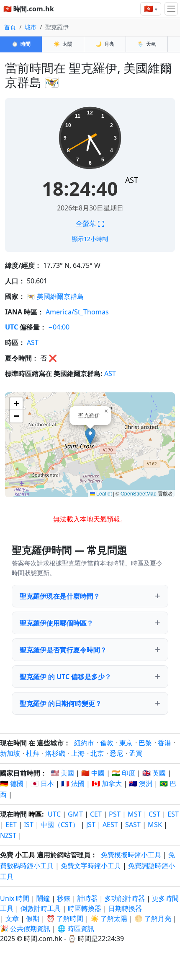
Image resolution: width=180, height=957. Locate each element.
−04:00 (58, 327)
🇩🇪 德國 (11, 783)
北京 (97, 753)
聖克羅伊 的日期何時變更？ (61, 703)
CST (154, 814)
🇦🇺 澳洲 (140, 783)
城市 (30, 27)
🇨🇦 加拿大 (107, 783)
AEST (110, 824)
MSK (155, 824)
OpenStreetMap (139, 493)
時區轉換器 (85, 908)
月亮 (104, 43)
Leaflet (103, 493)
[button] (90, 436)
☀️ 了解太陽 (108, 918)
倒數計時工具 (41, 908)
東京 (126, 742)
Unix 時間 (14, 898)
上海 (78, 753)
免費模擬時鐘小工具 (131, 854)
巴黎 (145, 742)
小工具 (25, 854)
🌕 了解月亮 (152, 918)
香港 (164, 742)
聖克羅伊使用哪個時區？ (56, 623)
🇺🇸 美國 (62, 773)
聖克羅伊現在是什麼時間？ (60, 596)
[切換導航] (171, 9)
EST (173, 814)
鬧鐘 (43, 898)
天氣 (146, 43)
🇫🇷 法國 (73, 783)
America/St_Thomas (77, 311)
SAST (133, 824)
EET (11, 824)
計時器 (87, 898)
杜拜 (32, 753)
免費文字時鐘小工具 (91, 865)
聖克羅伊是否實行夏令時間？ (63, 649)
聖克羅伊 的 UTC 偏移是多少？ (65, 676)
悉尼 (116, 753)
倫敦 (106, 742)
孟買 (135, 753)
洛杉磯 (55, 753)
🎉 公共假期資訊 (25, 928)
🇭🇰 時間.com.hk (28, 8)
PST (115, 814)
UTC (11, 327)
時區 (35, 814)
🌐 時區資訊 (75, 928)
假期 (32, 918)
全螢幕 (90, 223)
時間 (21, 43)
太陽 (63, 43)
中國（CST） (60, 824)
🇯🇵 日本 (42, 783)
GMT (75, 814)
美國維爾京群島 (60, 296)
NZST (8, 835)
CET (96, 814)
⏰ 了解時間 (64, 918)
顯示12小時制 (90, 239)
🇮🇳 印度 (123, 773)
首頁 (10, 27)
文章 (12, 918)
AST (131, 180)
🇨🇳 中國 (93, 773)
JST (90, 824)
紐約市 (84, 742)
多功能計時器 (125, 898)
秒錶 (63, 898)
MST (134, 814)
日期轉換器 (125, 908)
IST (28, 824)
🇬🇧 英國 (154, 773)
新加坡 (10, 753)
